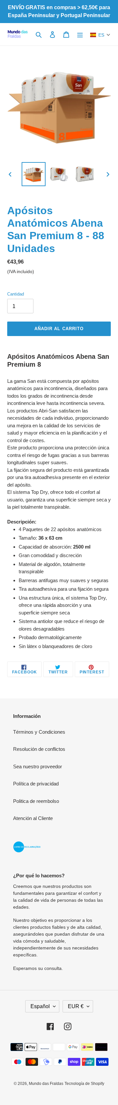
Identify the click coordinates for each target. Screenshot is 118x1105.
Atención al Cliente (33, 818)
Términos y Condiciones (39, 732)
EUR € (76, 1006)
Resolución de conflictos (39, 749)
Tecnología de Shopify (84, 1083)
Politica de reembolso (36, 801)
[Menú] (80, 34)
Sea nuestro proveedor (37, 766)
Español (40, 1006)
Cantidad (15, 294)
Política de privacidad (36, 783)
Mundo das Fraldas (46, 1083)
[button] (100, 35)
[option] (33, 174)
